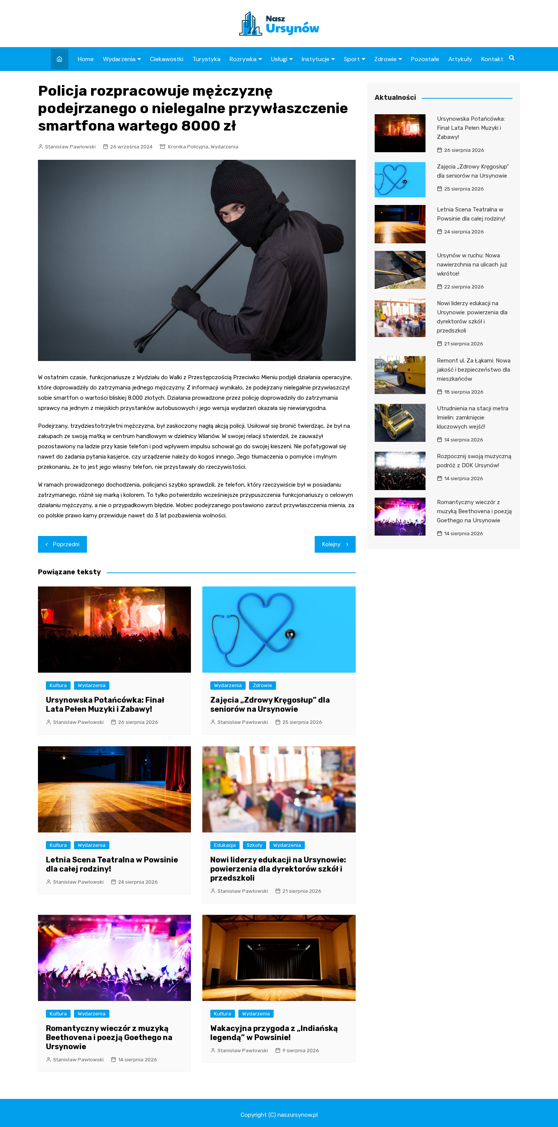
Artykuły (460, 59)
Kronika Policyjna (188, 147)
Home (86, 59)
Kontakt (492, 59)
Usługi (279, 59)
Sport (352, 59)
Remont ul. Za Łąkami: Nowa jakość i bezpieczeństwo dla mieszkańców (474, 369)
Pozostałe (425, 59)
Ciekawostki (166, 59)
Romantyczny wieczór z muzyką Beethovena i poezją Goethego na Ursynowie (109, 1037)
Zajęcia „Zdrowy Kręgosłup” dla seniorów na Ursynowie (270, 704)
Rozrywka (243, 59)
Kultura (58, 685)
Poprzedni (66, 544)
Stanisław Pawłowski (70, 147)
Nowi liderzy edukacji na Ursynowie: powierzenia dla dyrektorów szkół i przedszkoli (278, 869)
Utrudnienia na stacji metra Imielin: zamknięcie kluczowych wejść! (472, 417)
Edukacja (225, 845)
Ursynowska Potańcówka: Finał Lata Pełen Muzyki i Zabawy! (105, 704)
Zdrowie (385, 59)
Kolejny (331, 544)
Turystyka (206, 59)
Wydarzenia (119, 59)
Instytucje (315, 59)
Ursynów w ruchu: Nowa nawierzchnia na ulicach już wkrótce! (472, 264)
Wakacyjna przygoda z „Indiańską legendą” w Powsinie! (274, 1033)
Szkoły (254, 845)
